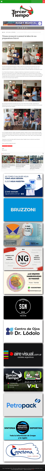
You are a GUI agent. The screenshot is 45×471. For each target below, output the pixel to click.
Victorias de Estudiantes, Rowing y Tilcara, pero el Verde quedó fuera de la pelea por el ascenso (36, 166)
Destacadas (8, 32)
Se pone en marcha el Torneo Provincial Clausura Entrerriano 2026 (22, 165)
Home (4, 32)
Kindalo (32, 469)
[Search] (43, 1)
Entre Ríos (13, 32)
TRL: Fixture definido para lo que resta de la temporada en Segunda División (8, 165)
